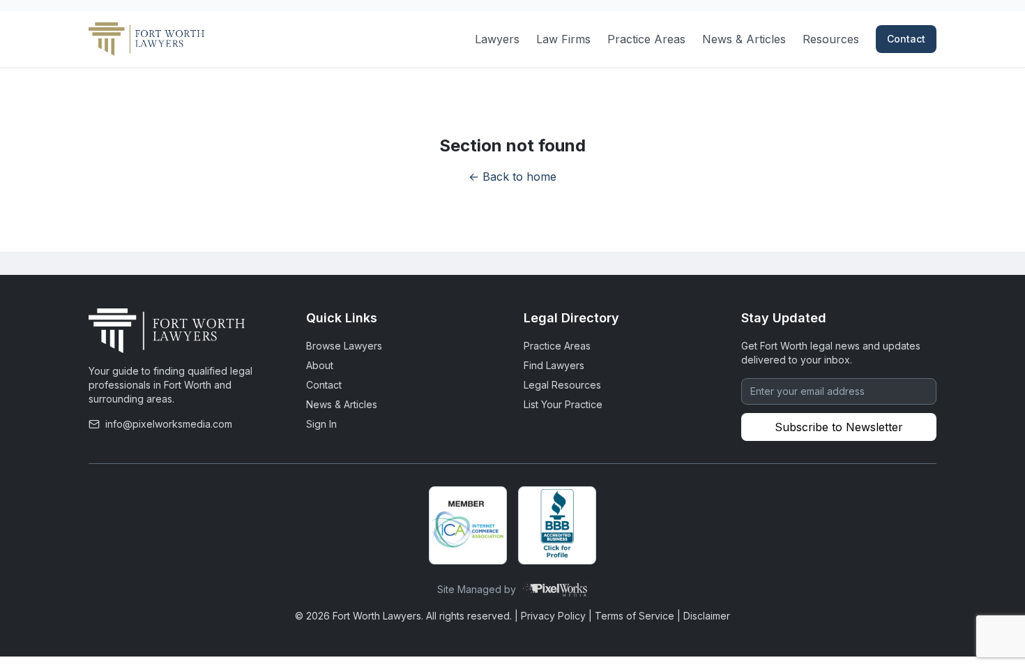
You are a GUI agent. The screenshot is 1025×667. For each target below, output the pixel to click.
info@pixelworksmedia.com (168, 424)
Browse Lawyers (344, 346)
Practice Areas (646, 39)
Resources (831, 39)
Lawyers (497, 39)
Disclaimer (706, 616)
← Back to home (512, 176)
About (319, 365)
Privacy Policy (553, 616)
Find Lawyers (554, 365)
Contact (906, 39)
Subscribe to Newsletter (839, 427)
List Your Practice (563, 404)
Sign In (321, 424)
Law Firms (563, 39)
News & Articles (744, 39)
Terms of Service (634, 616)
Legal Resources (562, 385)
